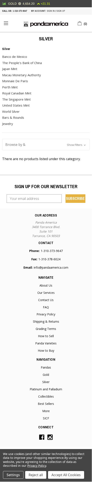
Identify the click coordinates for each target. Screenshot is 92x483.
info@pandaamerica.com (51, 267)
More (46, 411)
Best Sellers (46, 404)
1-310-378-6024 (49, 259)
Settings (13, 475)
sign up (61, 10)
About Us (45, 285)
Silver (46, 382)
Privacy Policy (46, 314)
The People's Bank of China (22, 63)
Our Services (46, 293)
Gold (46, 375)
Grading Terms (46, 329)
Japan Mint (9, 69)
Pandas (46, 367)
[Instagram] (50, 437)
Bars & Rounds (13, 117)
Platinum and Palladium (46, 389)
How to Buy (46, 350)
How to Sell (46, 336)
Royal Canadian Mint (16, 93)
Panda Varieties (46, 343)
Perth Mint (10, 87)
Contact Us (46, 300)
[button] (46, 144)
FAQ (46, 307)
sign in (51, 10)
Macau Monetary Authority (21, 75)
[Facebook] (41, 437)
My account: (38, 10)
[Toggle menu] (6, 23)
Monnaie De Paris (15, 81)
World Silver (11, 111)
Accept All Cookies (66, 475)
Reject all (36, 475)
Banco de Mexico (14, 56)
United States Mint (16, 105)
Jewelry (7, 123)
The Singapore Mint (16, 99)
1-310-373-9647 (20, 10)
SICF (46, 418)
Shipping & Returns (46, 321)
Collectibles (46, 396)
